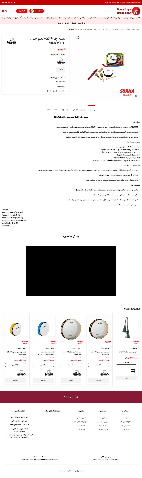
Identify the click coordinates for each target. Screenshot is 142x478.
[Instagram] (64, 397)
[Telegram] (77, 397)
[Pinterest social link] (8, 2)
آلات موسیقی (130, 29)
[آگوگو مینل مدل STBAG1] (126, 330)
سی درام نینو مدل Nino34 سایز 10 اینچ (100, 353)
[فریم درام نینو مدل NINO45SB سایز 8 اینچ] (43, 330)
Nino (63, 87)
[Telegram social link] (3, 2)
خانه (138, 29)
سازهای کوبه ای (118, 29)
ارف (103, 29)
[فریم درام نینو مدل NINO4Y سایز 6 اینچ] (15, 330)
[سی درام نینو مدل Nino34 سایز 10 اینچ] (99, 330)
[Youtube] (70, 397)
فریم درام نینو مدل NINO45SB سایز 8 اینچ (46, 353)
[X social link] (11, 2)
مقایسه (61, 69)
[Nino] (104, 373)
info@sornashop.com (20, 425)
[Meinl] (133, 371)
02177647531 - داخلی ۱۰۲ (19, 417)
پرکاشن (108, 29)
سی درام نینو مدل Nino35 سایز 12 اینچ (72, 353)
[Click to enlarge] (136, 96)
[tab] (91, 108)
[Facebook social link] (14, 2)
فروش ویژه (21, 11)
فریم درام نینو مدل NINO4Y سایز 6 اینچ (16, 353)
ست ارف (97, 29)
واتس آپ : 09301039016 (19, 421)
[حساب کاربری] (11, 11)
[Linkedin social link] (6, 2)
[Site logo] (128, 11)
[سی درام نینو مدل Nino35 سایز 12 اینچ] (71, 330)
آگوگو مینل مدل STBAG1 (128, 352)
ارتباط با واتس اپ (38, 11)
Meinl (135, 355)
